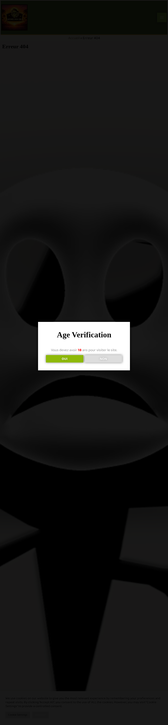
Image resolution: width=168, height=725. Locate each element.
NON (103, 359)
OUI (65, 359)
